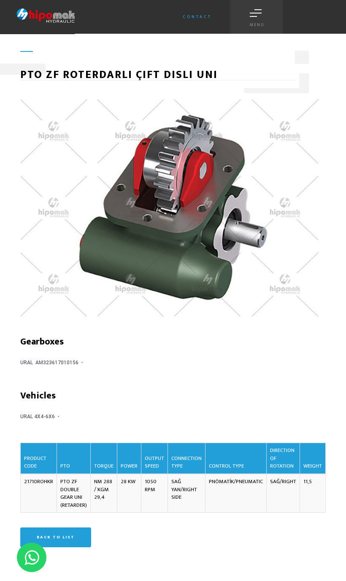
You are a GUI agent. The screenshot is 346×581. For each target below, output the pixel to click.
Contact (197, 16)
